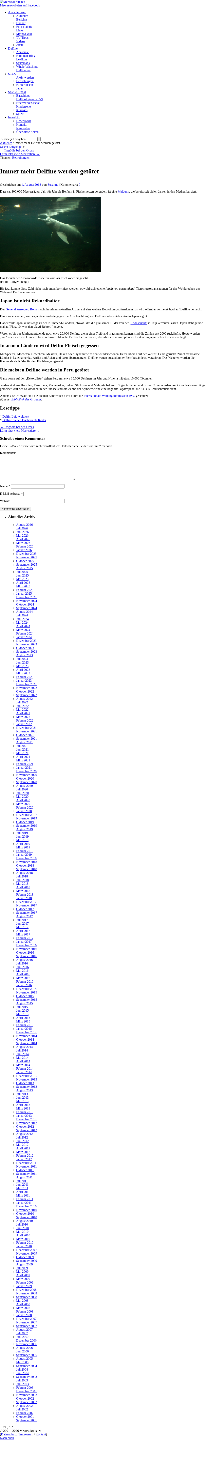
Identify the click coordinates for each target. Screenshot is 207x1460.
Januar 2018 (24, 898)
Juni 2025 (22, 575)
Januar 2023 (24, 680)
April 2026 (23, 539)
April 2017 (23, 930)
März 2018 (23, 891)
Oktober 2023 (25, 648)
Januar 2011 (24, 1202)
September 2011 (26, 1173)
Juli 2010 (22, 1224)
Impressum (26, 1434)
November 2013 (26, 1079)
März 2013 (23, 1108)
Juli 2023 (22, 659)
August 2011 (24, 1177)
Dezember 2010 (26, 1206)
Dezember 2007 (26, 1318)
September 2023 (26, 651)
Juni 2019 (22, 836)
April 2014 (23, 1061)
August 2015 (24, 1003)
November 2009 (26, 1253)
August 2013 (24, 1090)
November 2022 (26, 688)
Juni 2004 (22, 1373)
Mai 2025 (22, 579)
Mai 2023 (22, 666)
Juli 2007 (22, 1333)
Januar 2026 (24, 550)
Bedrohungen (21, 157)
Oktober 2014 (25, 1039)
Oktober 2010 (25, 1213)
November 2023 (26, 644)
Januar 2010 (24, 1246)
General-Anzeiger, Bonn (21, 309)
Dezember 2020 (26, 771)
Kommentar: (8, 453)
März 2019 (23, 847)
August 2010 (24, 1221)
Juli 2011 (22, 1181)
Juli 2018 (22, 876)
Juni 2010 (22, 1228)
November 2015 (26, 992)
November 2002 (26, 1395)
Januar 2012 (24, 1159)
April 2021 (23, 756)
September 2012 (26, 1130)
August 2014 (24, 1046)
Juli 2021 (22, 746)
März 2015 (23, 1021)
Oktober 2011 (25, 1170)
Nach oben (7, 1438)
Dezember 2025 (26, 553)
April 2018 (23, 887)
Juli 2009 (22, 1268)
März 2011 (23, 1195)
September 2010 (26, 1217)
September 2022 (26, 695)
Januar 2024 (24, 637)
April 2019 (23, 843)
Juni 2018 (22, 880)
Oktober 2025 (25, 561)
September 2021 (26, 738)
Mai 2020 (22, 796)
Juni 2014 (22, 1054)
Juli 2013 (22, 1094)
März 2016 (23, 978)
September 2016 (26, 956)
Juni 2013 (22, 1097)
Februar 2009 (24, 1282)
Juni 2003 (22, 1384)
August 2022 (24, 698)
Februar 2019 (24, 851)
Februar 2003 (24, 1387)
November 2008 (26, 1293)
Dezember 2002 (26, 1391)
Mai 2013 (22, 1101)
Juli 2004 (22, 1369)
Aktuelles (6, 143)
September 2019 (26, 825)
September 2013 (26, 1086)
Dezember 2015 (26, 988)
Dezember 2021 (26, 727)
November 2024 (26, 600)
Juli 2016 (22, 963)
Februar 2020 (24, 807)
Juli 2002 (22, 1409)
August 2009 (24, 1264)
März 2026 (23, 542)
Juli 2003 (22, 1380)
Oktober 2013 (25, 1083)
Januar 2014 (24, 1072)
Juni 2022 (22, 706)
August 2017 (24, 916)
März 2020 (23, 804)
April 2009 (23, 1275)
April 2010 (23, 1235)
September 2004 (26, 1366)
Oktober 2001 (25, 1416)
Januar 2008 (24, 1315)
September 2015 (26, 999)
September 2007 (26, 1326)
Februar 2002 (24, 1413)
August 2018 (24, 872)
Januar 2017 (24, 941)
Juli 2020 (22, 789)
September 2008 (26, 1297)
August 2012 (24, 1133)
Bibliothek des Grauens (26, 399)
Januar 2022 (24, 724)
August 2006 (24, 1347)
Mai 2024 (22, 622)
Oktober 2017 (25, 909)
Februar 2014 (24, 1068)
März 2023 (23, 673)
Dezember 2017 (26, 901)
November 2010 (26, 1210)
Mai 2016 (22, 970)
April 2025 (23, 582)
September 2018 (26, 869)
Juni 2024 (22, 619)
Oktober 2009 (25, 1257)
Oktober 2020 (25, 778)
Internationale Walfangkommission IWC (109, 395)
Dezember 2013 (26, 1075)
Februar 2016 (24, 981)
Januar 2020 (24, 811)
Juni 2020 (22, 793)
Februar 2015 (24, 1025)
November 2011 (26, 1166)
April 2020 (23, 800)
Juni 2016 (22, 967)
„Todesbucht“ (138, 323)
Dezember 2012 (26, 1119)
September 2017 (26, 912)
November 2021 (26, 731)
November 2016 (26, 949)
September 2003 (26, 1376)
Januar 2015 (24, 1028)
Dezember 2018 (26, 858)
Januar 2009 (24, 1286)
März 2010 (23, 1239)
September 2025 (26, 564)
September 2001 (26, 1420)
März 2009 (23, 1279)
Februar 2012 (24, 1155)
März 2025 (23, 586)
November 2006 (26, 1344)
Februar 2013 (24, 1112)
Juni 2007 (22, 1337)
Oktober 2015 (25, 996)
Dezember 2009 (26, 1250)
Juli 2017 (22, 920)
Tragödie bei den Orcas (17, 150)
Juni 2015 (22, 1010)
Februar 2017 (24, 938)
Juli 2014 (22, 1050)
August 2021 (24, 742)
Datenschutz (9, 1434)
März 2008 (23, 1308)
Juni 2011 (22, 1184)
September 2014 (26, 1043)
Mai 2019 (22, 840)
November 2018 (26, 862)
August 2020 (24, 785)
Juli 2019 (22, 833)
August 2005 (24, 1358)
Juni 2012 (22, 1141)
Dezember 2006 (26, 1340)
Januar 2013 (24, 1115)
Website (5, 501)
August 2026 (24, 524)
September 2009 (26, 1260)
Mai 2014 (22, 1057)
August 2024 (24, 611)
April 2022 (23, 713)
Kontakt (41, 1434)
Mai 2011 (22, 1188)
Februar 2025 (24, 590)
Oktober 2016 (25, 952)
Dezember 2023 (26, 640)
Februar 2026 (24, 546)
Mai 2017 (22, 927)
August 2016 (24, 959)
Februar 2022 (24, 720)
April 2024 (23, 626)
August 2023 (24, 655)
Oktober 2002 (25, 1398)
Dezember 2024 (26, 597)
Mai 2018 (22, 883)
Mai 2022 (22, 709)
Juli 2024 (22, 615)
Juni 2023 (22, 662)
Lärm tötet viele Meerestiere (20, 154)
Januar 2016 (24, 985)
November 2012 (26, 1123)
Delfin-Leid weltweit (15, 416)
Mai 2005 (22, 1362)
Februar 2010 (24, 1242)
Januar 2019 (24, 854)
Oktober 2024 (25, 604)
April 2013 (23, 1104)
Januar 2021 (24, 767)
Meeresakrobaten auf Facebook (20, 5)
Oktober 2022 (25, 691)
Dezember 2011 (26, 1162)
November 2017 (26, 905)
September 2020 (26, 782)
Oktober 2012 (25, 1126)
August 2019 (24, 829)
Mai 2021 (22, 753)
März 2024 (23, 629)
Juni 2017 (22, 923)
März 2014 (23, 1065)
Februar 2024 (24, 633)
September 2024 (26, 608)
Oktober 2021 (25, 735)
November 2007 (26, 1322)
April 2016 (23, 974)
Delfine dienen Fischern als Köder (24, 420)
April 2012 (23, 1148)
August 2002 (24, 1405)
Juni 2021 (22, 749)
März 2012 (23, 1152)
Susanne (53, 184)
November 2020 (26, 775)
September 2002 (26, 1402)
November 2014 (26, 1036)
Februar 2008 (24, 1311)
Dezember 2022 (26, 684)
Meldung (123, 191)
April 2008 (23, 1304)
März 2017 (23, 934)
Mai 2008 (22, 1300)
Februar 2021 (24, 764)
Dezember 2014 (26, 1032)
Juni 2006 (22, 1351)
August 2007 (24, 1329)
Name (5, 486)
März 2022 (23, 717)
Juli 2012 (22, 1137)
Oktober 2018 (25, 865)
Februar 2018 (24, 894)
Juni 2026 (22, 532)
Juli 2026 (22, 528)
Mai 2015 (22, 1014)
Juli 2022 (22, 702)
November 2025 (26, 557)
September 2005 (26, 1355)
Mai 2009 (22, 1271)
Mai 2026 (22, 535)
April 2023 (23, 669)
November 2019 (26, 818)
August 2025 (24, 568)
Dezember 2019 (26, 814)
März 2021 (23, 760)
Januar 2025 (24, 593)
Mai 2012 (22, 1144)
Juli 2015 (22, 1007)
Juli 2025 (22, 571)
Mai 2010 (22, 1231)
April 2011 (23, 1192)
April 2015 (23, 1017)
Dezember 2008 (26, 1289)
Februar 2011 (24, 1199)
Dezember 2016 (26, 945)
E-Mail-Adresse (11, 493)
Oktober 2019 (25, 822)
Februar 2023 (24, 677)
